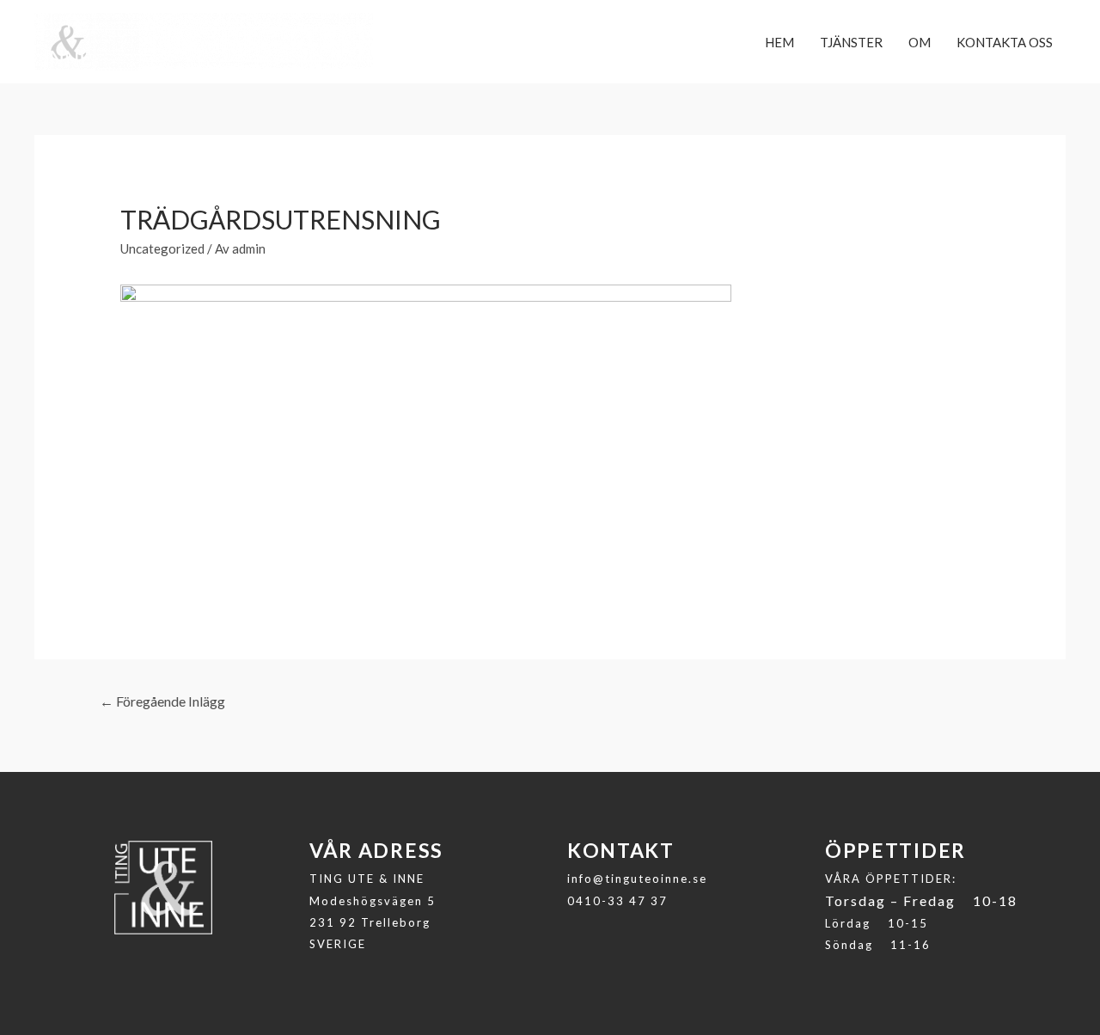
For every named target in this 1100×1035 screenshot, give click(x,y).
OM (919, 42)
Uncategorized (162, 248)
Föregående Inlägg (162, 701)
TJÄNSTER (851, 42)
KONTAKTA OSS (1004, 42)
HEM (779, 42)
